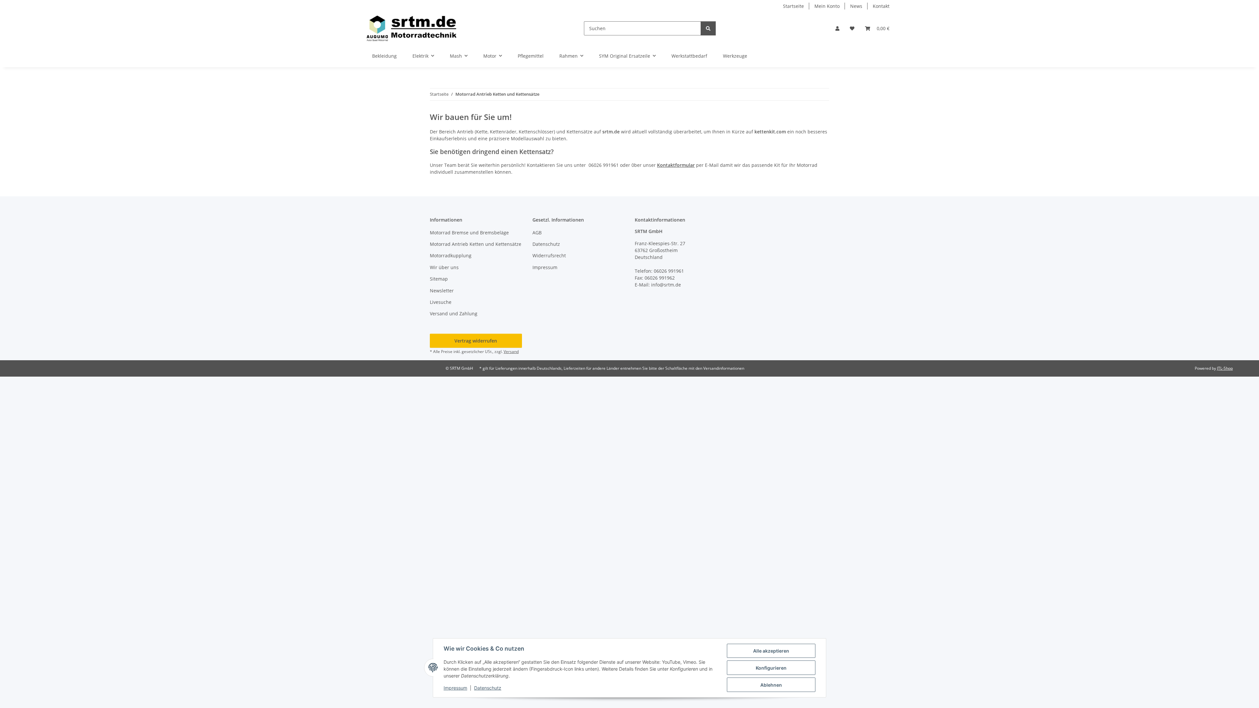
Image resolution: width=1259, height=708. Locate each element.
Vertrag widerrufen (475, 341)
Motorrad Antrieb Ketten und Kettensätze (475, 244)
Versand (511, 351)
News (856, 6)
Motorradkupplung (450, 255)
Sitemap (439, 279)
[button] (837, 28)
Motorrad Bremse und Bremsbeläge (469, 232)
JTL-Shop (1225, 368)
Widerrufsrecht (549, 255)
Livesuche (440, 302)
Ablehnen (771, 685)
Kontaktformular (676, 165)
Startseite (793, 6)
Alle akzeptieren (771, 651)
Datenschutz (487, 688)
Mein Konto (827, 6)
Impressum (455, 688)
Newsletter (442, 290)
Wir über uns (444, 267)
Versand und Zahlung (453, 313)
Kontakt (881, 6)
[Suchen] (708, 28)
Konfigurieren (771, 668)
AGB (537, 232)
